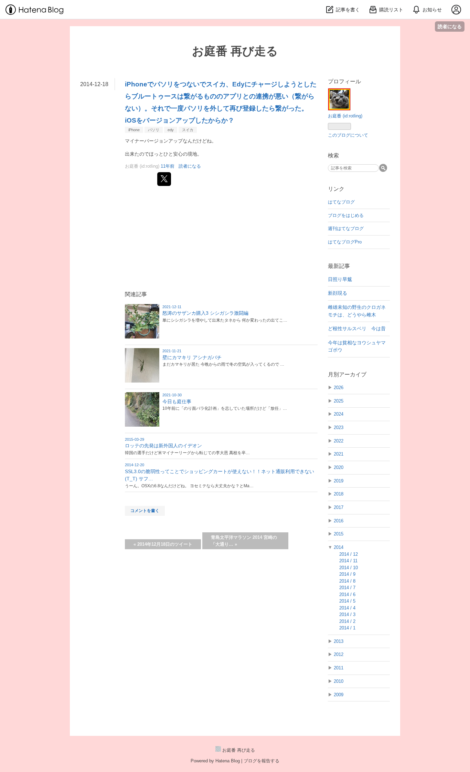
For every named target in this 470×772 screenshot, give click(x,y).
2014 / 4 (347, 608)
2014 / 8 (347, 581)
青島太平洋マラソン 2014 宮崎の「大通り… (244, 541)
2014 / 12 (348, 554)
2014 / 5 (347, 601)
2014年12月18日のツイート (162, 544)
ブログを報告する (261, 760)
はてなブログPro (345, 241)
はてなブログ (341, 202)
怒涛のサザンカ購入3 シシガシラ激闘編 (205, 313)
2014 (338, 547)
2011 (338, 667)
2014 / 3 (347, 614)
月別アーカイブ (347, 374)
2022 (338, 441)
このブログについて (348, 135)
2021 (338, 454)
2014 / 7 (347, 587)
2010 (338, 681)
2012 (338, 654)
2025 (338, 401)
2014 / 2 (347, 621)
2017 (338, 507)
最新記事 (339, 266)
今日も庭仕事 (176, 401)
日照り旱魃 (340, 279)
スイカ (187, 130)
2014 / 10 (348, 567)
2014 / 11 (348, 560)
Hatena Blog (227, 760)
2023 (338, 427)
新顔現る (337, 293)
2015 (338, 533)
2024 (338, 414)
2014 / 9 (347, 574)
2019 (338, 480)
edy (171, 130)
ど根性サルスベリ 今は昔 (357, 328)
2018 (338, 494)
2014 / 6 (347, 594)
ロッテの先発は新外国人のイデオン (163, 445)
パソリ (153, 130)
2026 (338, 387)
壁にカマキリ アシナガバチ (192, 357)
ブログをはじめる (346, 215)
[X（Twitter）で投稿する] (164, 179)
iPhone (134, 130)
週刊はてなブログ (346, 228)
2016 (338, 520)
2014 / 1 (347, 627)
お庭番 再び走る (235, 51)
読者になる (450, 26)
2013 (338, 641)
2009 (338, 694)
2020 (338, 467)
